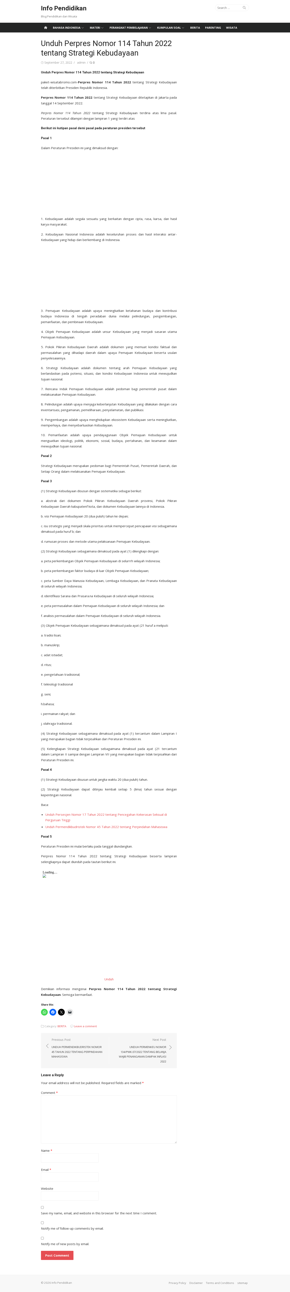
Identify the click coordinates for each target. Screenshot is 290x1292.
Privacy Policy (177, 1283)
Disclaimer (196, 1283)
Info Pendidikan (64, 8)
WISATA (231, 27)
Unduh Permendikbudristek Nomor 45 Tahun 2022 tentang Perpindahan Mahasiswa (106, 827)
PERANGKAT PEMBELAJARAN (129, 27)
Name (46, 1150)
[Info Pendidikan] (45, 27)
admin (81, 62)
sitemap (242, 1283)
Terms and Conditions (220, 1283)
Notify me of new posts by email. (65, 1244)
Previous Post (77, 1048)
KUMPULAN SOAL (169, 27)
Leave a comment (85, 1026)
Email (46, 1169)
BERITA (195, 27)
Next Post (142, 1050)
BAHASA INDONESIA (66, 27)
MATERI (95, 27)
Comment (49, 1092)
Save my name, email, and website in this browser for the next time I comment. (99, 1213)
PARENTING (213, 27)
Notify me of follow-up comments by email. (72, 1228)
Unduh (109, 979)
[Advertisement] (109, 182)
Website (47, 1188)
